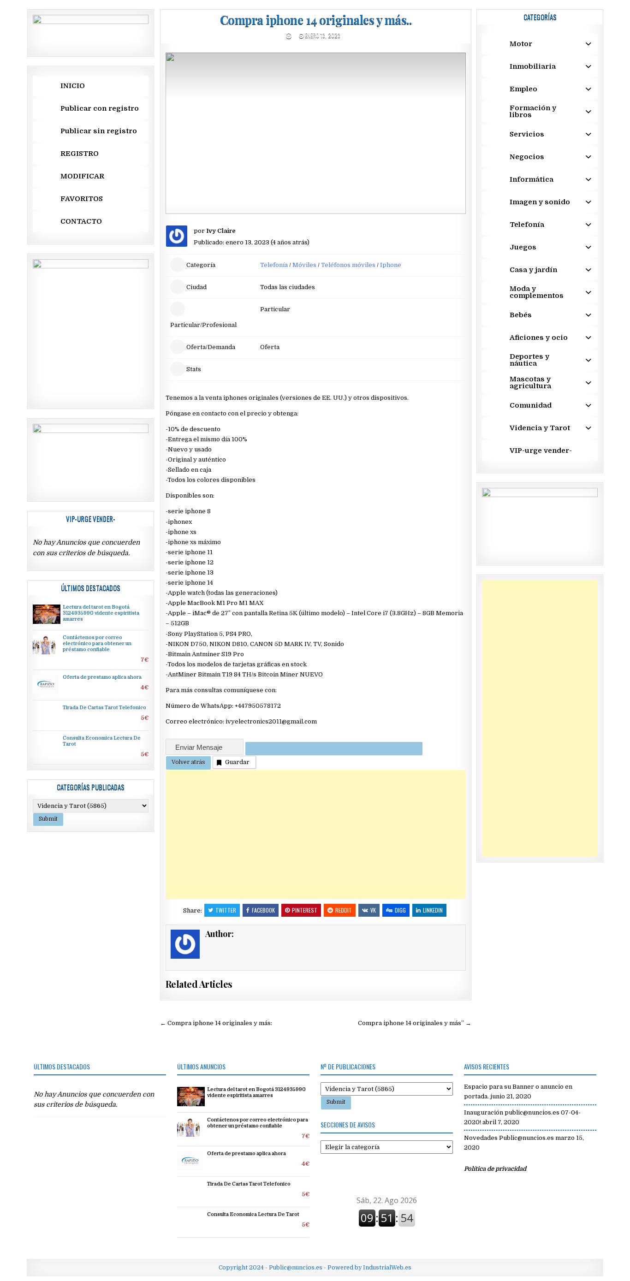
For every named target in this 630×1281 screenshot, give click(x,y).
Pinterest (304, 910)
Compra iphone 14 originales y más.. (316, 20)
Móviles (304, 264)
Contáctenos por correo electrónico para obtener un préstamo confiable (97, 643)
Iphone (390, 264)
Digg (400, 910)
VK (373, 910)
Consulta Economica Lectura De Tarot (253, 1214)
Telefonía (274, 264)
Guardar (237, 762)
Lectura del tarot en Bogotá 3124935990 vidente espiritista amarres (101, 613)
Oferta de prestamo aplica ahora (102, 677)
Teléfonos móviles (348, 264)
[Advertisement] (316, 834)
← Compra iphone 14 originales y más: (216, 1023)
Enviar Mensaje (199, 747)
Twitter (225, 910)
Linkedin (433, 910)
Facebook (263, 910)
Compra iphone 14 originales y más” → (414, 1023)
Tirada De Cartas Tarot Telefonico (104, 708)
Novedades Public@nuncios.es (509, 1137)
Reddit (343, 910)
